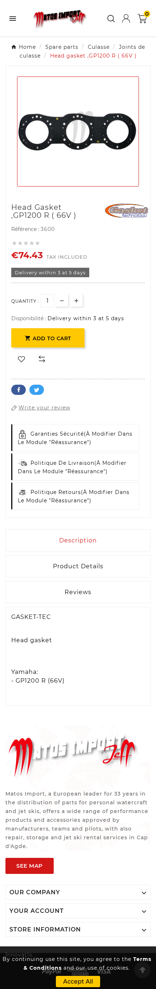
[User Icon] (126, 18)
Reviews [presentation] (78, 592)
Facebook (18, 390)
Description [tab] (78, 540)
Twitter (36, 390)
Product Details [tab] (78, 566)
